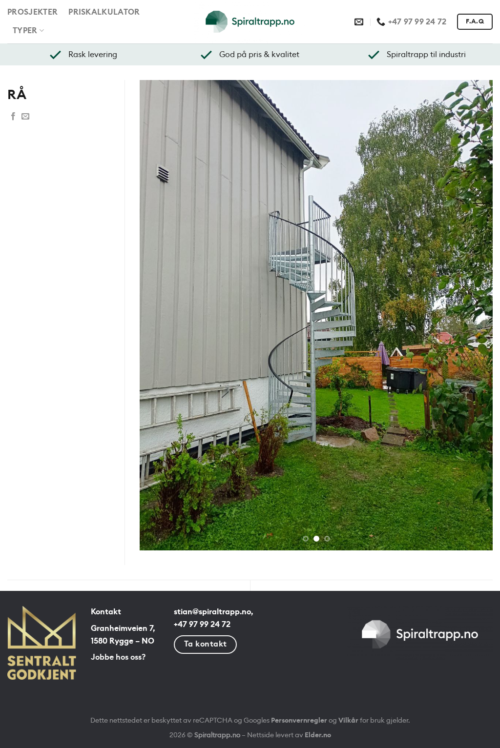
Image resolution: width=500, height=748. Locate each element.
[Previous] (159, 393)
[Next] (473, 393)
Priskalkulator (104, 12)
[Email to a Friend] (25, 117)
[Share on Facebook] (13, 117)
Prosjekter (32, 12)
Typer (25, 31)
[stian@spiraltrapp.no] (360, 22)
